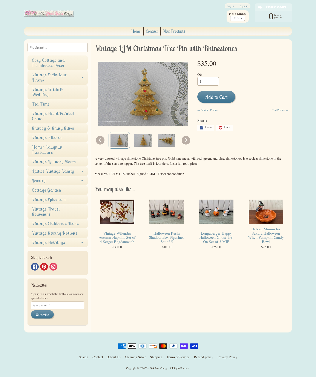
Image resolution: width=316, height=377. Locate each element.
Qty (199, 74)
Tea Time (40, 104)
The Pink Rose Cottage (157, 368)
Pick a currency (237, 13)
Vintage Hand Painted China (53, 116)
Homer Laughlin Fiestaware (47, 149)
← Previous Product (207, 110)
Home (136, 31)
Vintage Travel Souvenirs (46, 211)
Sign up (244, 6)
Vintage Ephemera (49, 199)
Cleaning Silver (135, 357)
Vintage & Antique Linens (49, 77)
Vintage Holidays (48, 242)
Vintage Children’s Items (55, 223)
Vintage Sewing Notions (54, 233)
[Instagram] (53, 267)
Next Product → (280, 110)
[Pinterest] (44, 267)
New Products (174, 31)
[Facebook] (35, 267)
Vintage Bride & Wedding (47, 92)
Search (83, 357)
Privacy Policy (227, 357)
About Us (114, 357)
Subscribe (42, 314)
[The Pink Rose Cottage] (49, 13)
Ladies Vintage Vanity (53, 171)
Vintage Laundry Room (54, 161)
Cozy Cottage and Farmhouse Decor (48, 62)
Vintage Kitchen (47, 137)
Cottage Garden (46, 190)
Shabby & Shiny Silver (53, 128)
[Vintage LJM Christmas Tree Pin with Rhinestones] (119, 140)
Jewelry (39, 180)
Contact (152, 31)
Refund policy (203, 357)
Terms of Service (178, 357)
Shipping (156, 357)
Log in (230, 6)
